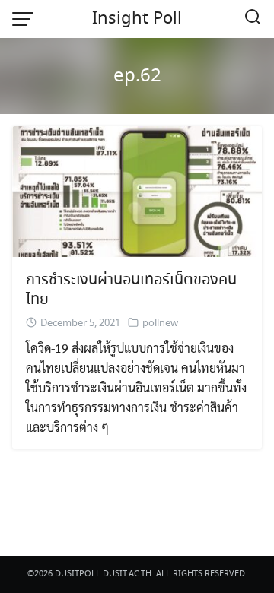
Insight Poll (137, 19)
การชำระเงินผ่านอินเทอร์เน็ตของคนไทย (131, 290)
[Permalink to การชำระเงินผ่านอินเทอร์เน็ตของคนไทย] (137, 190)
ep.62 (137, 76)
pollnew (160, 323)
